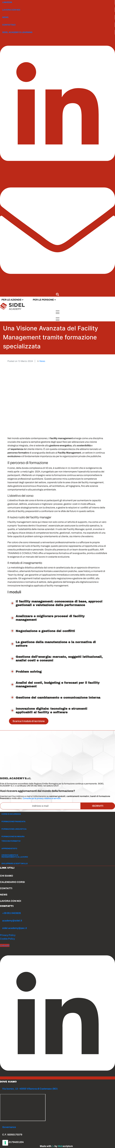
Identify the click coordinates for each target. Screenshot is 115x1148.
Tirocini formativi (11, 841)
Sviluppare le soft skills (14, 863)
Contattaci (9, 25)
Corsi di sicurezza (11, 814)
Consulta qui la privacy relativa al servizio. (42, 798)
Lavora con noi (11, 10)
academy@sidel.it (12, 920)
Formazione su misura (13, 836)
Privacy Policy (7, 935)
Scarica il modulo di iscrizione (29, 721)
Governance (9, 1127)
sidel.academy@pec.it (14, 928)
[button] (57, 603)
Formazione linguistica (14, 829)
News (5, 17)
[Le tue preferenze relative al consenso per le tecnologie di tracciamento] (5, 1143)
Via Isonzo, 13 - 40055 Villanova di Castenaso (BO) (30, 1088)
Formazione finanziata (13, 821)
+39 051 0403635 (11, 913)
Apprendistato (9, 848)
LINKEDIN (7, 2)
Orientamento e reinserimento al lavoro (14, 856)
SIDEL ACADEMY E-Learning (17, 32)
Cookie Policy (7, 938)
